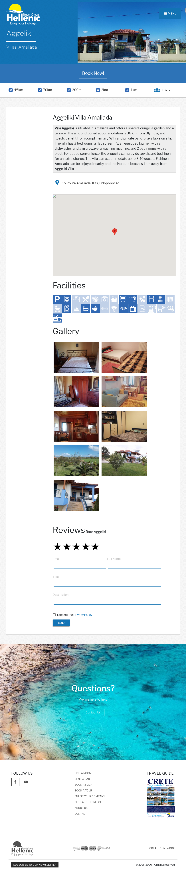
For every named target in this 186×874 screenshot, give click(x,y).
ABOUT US (81, 808)
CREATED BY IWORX (162, 848)
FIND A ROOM (83, 773)
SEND (61, 622)
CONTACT (80, 813)
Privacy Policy (82, 615)
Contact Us (93, 712)
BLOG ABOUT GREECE (88, 802)
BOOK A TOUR (83, 790)
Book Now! (93, 73)
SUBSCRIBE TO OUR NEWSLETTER (34, 864)
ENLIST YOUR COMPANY (89, 796)
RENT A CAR (82, 779)
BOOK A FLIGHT (84, 784)
